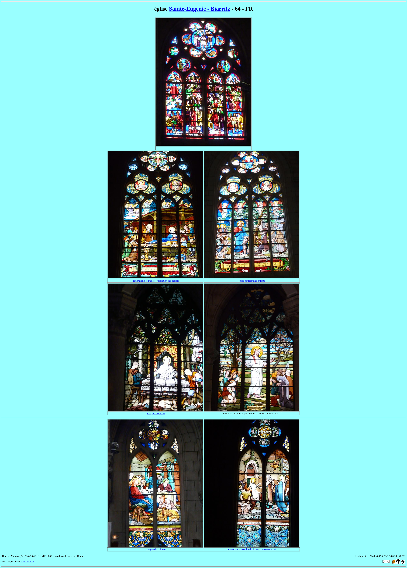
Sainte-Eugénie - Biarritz (199, 9)
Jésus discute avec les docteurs (242, 549)
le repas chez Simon (156, 549)
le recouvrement (268, 549)
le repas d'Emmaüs (156, 413)
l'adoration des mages (144, 280)
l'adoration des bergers (168, 280)
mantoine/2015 (27, 561)
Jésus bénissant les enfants (252, 280)
